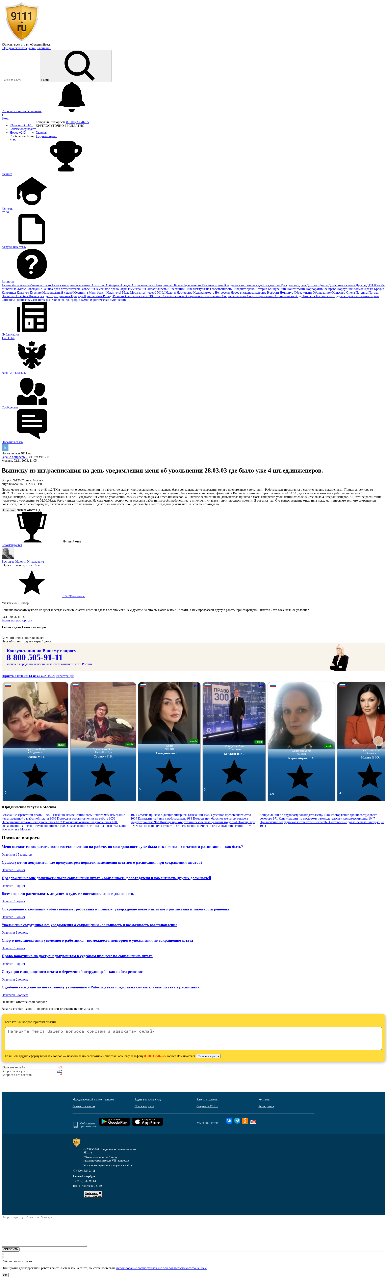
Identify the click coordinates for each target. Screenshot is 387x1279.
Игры (124, 289)
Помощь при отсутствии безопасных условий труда (198, 822)
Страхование (265, 296)
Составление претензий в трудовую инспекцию (215, 825)
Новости (273, 292)
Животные (9, 289)
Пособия (22, 296)
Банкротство (165, 285)
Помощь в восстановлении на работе (86, 818)
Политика (9, 296)
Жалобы (379, 285)
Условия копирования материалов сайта (107, 1165)
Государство (272, 285)
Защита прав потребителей (62, 289)
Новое (18, 132)
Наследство (185, 292)
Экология (57, 299)
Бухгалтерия (193, 285)
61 (60, 1067)
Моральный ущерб (143, 292)
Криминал (9, 292)
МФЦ (161, 292)
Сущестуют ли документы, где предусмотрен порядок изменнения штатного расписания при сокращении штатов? (102, 862)
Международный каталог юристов (93, 1099)
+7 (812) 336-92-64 (84, 1180)
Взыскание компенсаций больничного (79, 815)
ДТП (370, 285)
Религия (119, 296)
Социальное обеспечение (204, 296)
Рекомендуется (12, 545)
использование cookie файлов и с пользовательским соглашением (161, 1268)
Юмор (85, 299)
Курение (36, 292)
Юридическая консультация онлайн (26, 48)
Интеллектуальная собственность (208, 289)
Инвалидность (157, 289)
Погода (373, 292)
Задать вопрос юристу (17, 620)
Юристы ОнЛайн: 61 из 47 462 (24, 676)
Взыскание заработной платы (26, 815)
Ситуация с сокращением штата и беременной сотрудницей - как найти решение (72, 971)
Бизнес (179, 285)
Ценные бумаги (27, 299)
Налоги (171, 292)
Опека (351, 292)
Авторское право (64, 285)
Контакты (264, 1099)
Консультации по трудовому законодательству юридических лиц (327, 818)
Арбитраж (112, 285)
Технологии (324, 296)
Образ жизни (303, 292)
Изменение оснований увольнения (90, 822)
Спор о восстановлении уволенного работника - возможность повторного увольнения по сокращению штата (97, 940)
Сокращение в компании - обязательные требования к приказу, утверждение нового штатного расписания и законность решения (115, 909)
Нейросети (223, 292)
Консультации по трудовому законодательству (295, 815)
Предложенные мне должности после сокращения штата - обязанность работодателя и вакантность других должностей (106, 878)
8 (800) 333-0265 (77, 122)
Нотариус (287, 292)
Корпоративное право (321, 289)
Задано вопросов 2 (14, 457)
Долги (324, 285)
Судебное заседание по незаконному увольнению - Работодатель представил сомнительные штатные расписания (101, 987)
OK (5, 1275)
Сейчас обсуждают (23, 129)
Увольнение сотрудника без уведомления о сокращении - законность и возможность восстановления (89, 925)
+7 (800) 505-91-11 (84, 1170)
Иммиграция (137, 289)
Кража (369, 289)
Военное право (213, 285)
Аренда (125, 285)
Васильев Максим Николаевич (23, 561)
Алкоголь (98, 285)
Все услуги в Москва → (18, 829)
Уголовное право (367, 296)
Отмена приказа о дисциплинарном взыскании (174, 815)
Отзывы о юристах (84, 1106)
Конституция (296, 289)
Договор (313, 285)
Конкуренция (277, 289)
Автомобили (11, 285)
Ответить (9, 510)
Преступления (60, 296)
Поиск (51, 676)
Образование (322, 292)
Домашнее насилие (342, 285)
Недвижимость (204, 292)
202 (59, 1071)
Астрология (139, 285)
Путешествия (93, 296)
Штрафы (44, 299)
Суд (299, 296)
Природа (77, 296)
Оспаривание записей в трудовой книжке (34, 825)
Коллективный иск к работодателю (165, 818)
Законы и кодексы (207, 1099)
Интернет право (243, 289)
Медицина (81, 292)
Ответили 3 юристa (15, 932)
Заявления (88, 289)
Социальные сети (234, 296)
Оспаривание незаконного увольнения (32, 822)
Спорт (251, 296)
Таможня (309, 296)
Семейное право (174, 296)
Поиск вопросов (144, 1106)
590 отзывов (73, 596)
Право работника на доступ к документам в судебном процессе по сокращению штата (77, 956)
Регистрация (65, 676)
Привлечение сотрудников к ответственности (294, 822)
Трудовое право (344, 296)
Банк (152, 285)
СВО (151, 296)
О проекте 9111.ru (207, 1106)
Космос (358, 289)
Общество (338, 292)
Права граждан (39, 296)
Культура (23, 292)
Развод (108, 296)
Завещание (35, 289)
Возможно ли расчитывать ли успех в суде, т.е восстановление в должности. (68, 893)
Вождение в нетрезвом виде (243, 285)
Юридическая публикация (108, 299)
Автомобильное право (36, 285)
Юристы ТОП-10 (21, 125)
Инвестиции (176, 289)
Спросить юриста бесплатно (22, 111)
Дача (303, 285)
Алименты (83, 285)
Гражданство (290, 285)
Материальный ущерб (57, 292)
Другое (361, 285)
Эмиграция (72, 299)
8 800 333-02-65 (155, 1056)
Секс (159, 296)
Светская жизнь (136, 296)
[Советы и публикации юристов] (22, 41)
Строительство (285, 296)
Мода (126, 292)
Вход (5, 118)
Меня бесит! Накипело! (105, 292)
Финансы (9, 299)
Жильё (22, 289)
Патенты (362, 292)
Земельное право (108, 289)
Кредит (379, 289)
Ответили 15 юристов (17, 854)
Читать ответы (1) (29, 510)
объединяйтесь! (41, 44)
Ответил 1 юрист (13, 870)
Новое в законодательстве (249, 292)
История (261, 289)
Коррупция (345, 289)
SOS (13, 139)
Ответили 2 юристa (15, 979)
